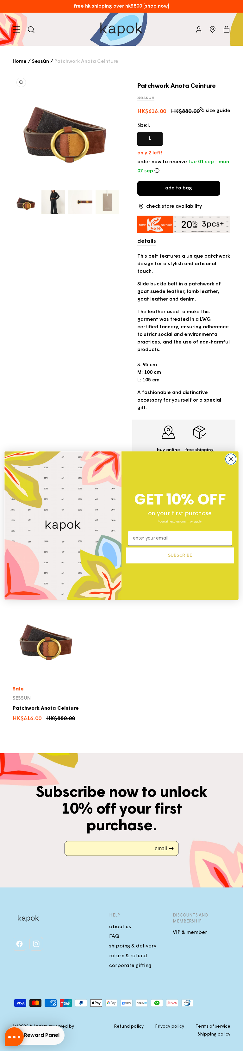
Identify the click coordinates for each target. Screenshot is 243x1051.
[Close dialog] (231, 459)
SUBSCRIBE (180, 555)
